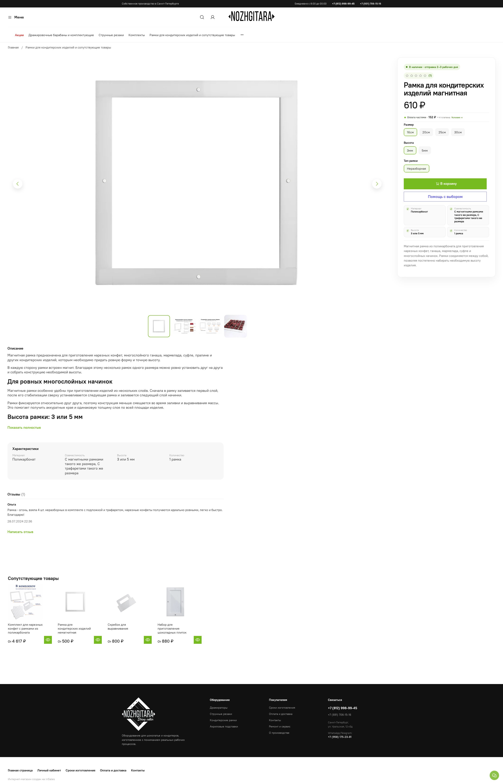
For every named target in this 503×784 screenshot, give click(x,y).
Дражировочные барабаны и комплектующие (61, 35)
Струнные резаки (111, 35)
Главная (13, 47)
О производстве (279, 733)
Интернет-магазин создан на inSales (31, 779)
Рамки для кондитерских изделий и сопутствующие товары (192, 35)
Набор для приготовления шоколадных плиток (172, 628)
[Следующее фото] (377, 184)
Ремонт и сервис (279, 726)
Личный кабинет (49, 770)
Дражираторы (219, 707)
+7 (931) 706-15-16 (370, 3)
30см (458, 132)
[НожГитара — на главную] (251, 16)
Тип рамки (411, 161)
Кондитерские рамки (223, 720)
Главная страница (20, 770)
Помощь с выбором (445, 196)
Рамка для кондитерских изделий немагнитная (74, 628)
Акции (19, 35)
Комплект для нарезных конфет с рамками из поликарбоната (25, 628)
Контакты (275, 720)
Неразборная (416, 168)
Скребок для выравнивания (118, 626)
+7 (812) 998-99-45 (343, 3)
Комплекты (137, 35)
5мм (425, 150)
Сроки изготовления (282, 707)
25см (442, 132)
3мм (410, 150)
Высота (409, 143)
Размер (409, 124)
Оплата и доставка (280, 714)
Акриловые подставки (224, 726)
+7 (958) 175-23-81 (340, 737)
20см (426, 132)
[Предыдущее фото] (17, 184)
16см (410, 132)
